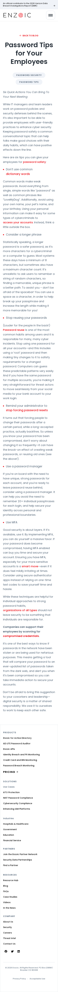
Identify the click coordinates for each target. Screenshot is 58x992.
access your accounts (18, 222)
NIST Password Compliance (18, 798)
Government (10, 829)
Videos (7, 902)
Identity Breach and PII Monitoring (21, 754)
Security (7, 927)
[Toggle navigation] (50, 15)
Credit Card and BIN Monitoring (20, 760)
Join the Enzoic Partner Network (20, 854)
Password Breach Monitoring (18, 765)
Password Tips (29, 82)
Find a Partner (10, 865)
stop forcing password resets (27, 410)
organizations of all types (20, 610)
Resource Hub (10, 880)
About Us (8, 922)
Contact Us (9, 944)
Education (8, 835)
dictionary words (18, 174)
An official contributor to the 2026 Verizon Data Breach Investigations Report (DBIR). (25, 4)
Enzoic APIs (9, 749)
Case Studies (10, 897)
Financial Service (12, 840)
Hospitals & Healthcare (15, 824)
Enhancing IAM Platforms (16, 809)
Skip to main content (5, 6)
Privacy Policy (19, 979)
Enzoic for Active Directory (17, 738)
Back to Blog (30, 35)
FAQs (6, 891)
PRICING (9, 772)
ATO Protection (11, 792)
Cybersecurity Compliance (17, 803)
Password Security (29, 75)
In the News (9, 908)
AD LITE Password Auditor (16, 743)
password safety (34, 162)
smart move (30, 566)
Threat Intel (9, 938)
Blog (5, 886)
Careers (7, 933)
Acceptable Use (37, 979)
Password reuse (13, 330)
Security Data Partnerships (17, 860)
